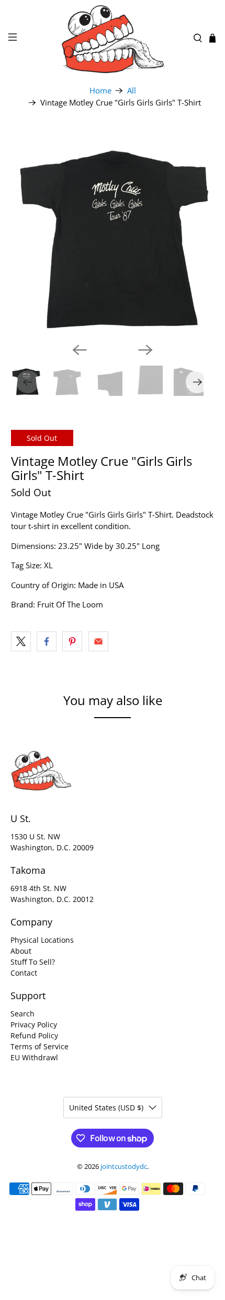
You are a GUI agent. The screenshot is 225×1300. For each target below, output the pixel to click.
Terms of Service (39, 1046)
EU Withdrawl (34, 1057)
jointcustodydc (123, 1166)
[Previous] (79, 350)
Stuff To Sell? (32, 962)
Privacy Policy (33, 1024)
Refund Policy (34, 1035)
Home (100, 91)
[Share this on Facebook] (47, 641)
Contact (23, 973)
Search (22, 1013)
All (131, 91)
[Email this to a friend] (98, 641)
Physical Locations (42, 940)
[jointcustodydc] (113, 38)
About (20, 951)
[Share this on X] (21, 641)
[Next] (145, 350)
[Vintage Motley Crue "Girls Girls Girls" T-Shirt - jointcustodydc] (113, 232)
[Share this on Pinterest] (72, 641)
